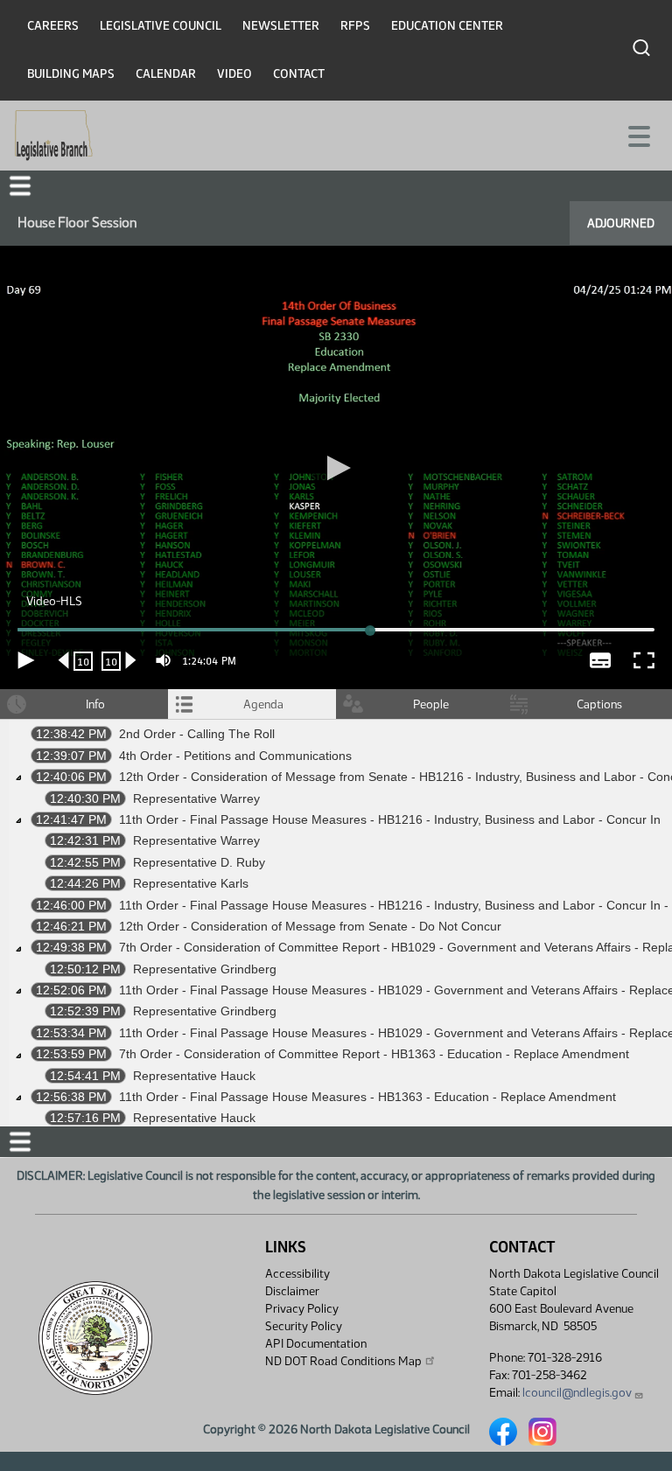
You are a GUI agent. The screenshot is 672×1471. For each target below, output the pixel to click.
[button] (336, 736)
